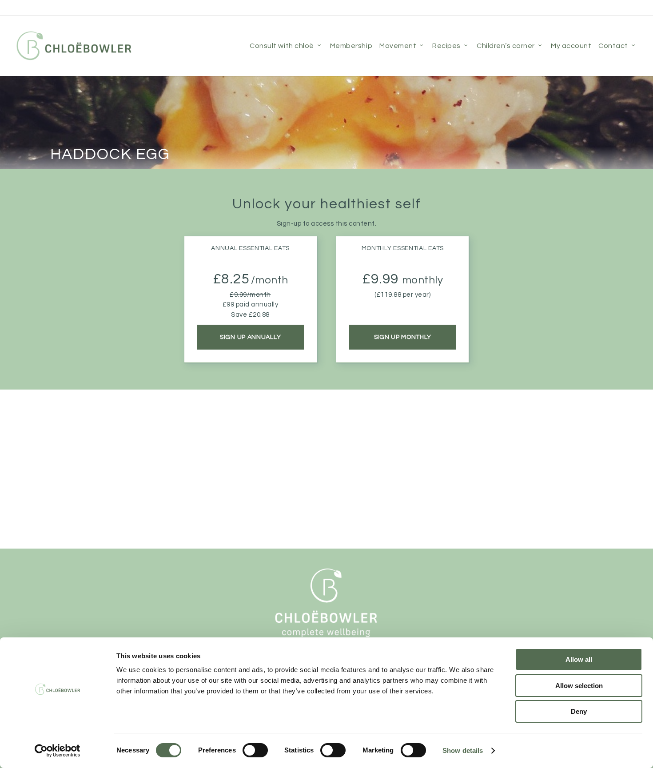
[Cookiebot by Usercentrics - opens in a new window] (57, 750)
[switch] (255, 750)
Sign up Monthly (403, 337)
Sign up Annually (250, 337)
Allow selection (579, 685)
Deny (579, 711)
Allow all (578, 659)
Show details (462, 750)
